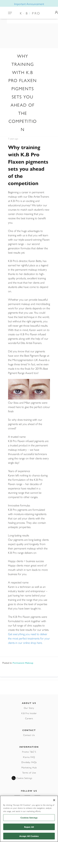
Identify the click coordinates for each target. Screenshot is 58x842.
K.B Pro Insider (29, 713)
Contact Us (29, 735)
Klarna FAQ (29, 757)
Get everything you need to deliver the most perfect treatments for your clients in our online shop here (29, 638)
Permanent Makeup (23, 662)
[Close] (54, 800)
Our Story (29, 707)
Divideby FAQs (29, 762)
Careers (29, 718)
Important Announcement (29, 4)
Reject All (29, 826)
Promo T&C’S (29, 751)
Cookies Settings (29, 817)
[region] (29, 819)
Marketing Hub (29, 767)
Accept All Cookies (29, 836)
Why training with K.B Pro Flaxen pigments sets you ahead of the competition (28, 165)
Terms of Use (29, 772)
